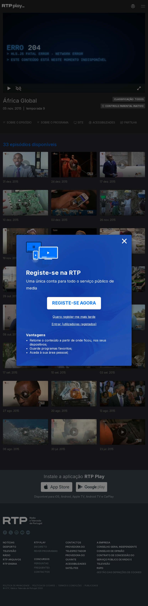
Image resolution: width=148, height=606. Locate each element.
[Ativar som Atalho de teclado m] (15, 601)
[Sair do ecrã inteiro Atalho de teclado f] (141, 601)
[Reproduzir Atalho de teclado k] (6, 601)
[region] (74, 303)
